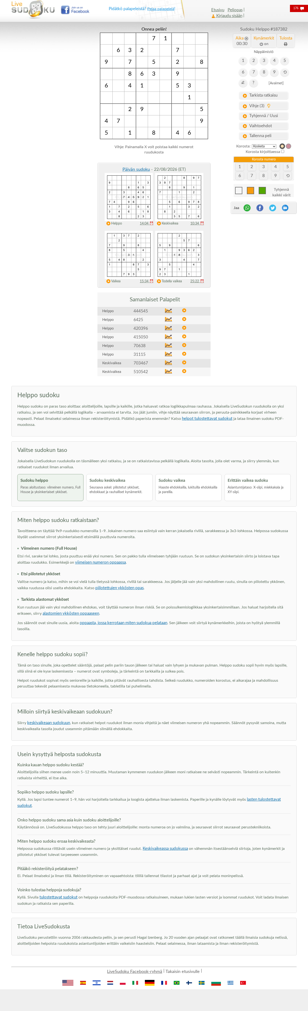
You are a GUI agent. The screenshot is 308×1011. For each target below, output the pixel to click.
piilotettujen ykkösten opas (119, 588)
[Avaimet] (276, 83)
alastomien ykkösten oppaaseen (71, 613)
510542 (141, 372)
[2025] (282, 146)
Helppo (116, 223)
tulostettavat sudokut (58, 897)
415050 (141, 337)
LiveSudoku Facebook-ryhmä (134, 972)
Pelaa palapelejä (160, 9)
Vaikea (116, 281)
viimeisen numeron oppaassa (100, 562)
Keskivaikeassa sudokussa (165, 848)
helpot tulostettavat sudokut (207, 418)
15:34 (147, 281)
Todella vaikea (172, 281)
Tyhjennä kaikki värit (281, 191)
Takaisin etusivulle (183, 972)
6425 (138, 320)
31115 (140, 354)
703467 (141, 363)
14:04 (147, 223)
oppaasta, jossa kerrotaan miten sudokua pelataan (123, 623)
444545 (141, 311)
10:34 (197, 223)
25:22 (197, 281)
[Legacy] (288, 146)
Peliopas (235, 10)
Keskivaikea (170, 223)
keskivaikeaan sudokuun (48, 723)
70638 (140, 346)
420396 (141, 328)
